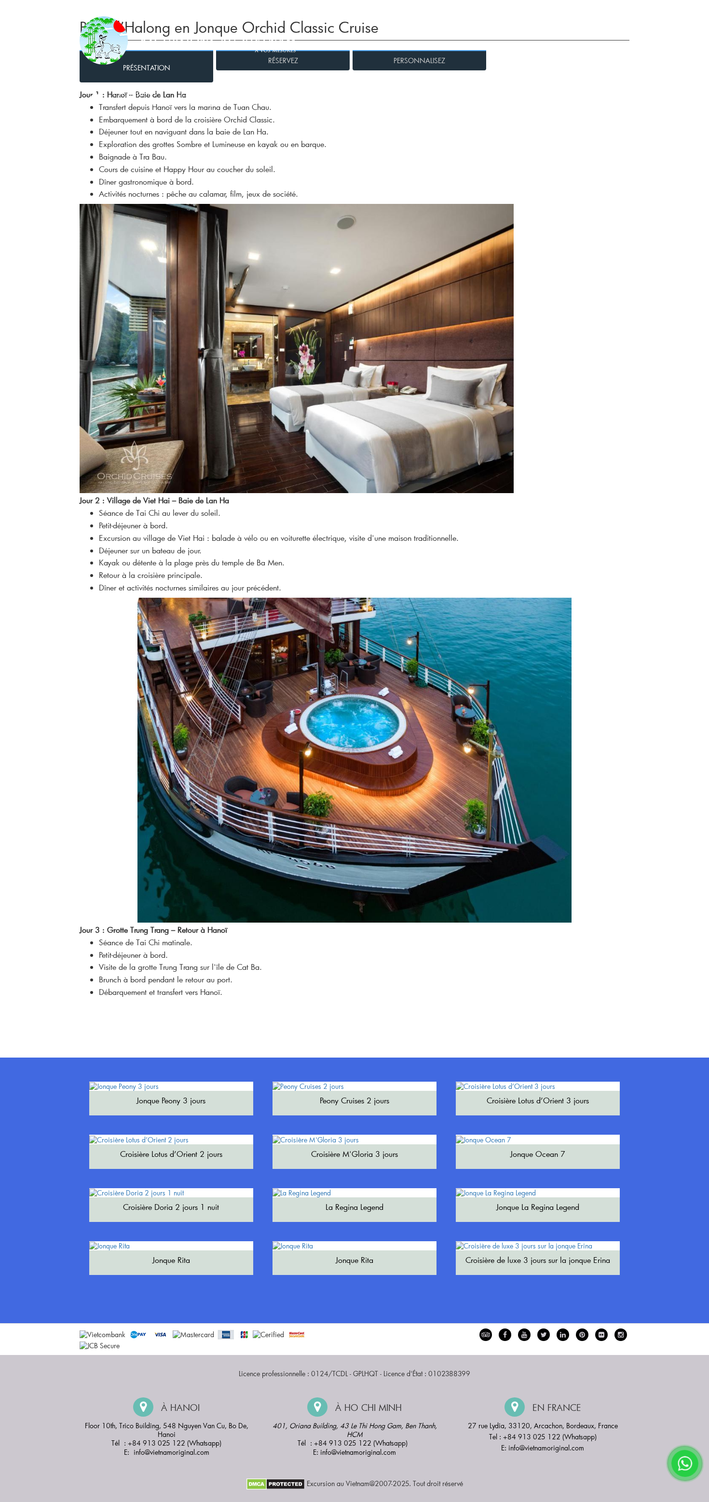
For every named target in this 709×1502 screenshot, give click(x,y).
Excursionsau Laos (413, 99)
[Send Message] (685, 1463)
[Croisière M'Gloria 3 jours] (354, 1139)
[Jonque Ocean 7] (538, 1139)
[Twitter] (543, 1334)
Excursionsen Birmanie (532, 99)
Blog (580, 10)
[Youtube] (524, 1334)
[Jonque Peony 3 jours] (171, 1086)
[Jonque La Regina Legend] (538, 1193)
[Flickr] (601, 1334)
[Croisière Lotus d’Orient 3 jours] (538, 1086)
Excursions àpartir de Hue (205, 99)
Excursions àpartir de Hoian (273, 99)
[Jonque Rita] (171, 1246)
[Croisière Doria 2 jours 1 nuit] (171, 1193)
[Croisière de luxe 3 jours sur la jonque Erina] (538, 1246)
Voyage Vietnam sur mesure (514, 10)
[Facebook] (505, 1334)
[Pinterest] (563, 1334)
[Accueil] (93, 99)
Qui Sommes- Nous (427, 10)
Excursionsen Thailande (592, 99)
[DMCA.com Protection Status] (275, 1483)
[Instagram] (620, 1334)
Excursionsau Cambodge (472, 99)
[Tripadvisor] (485, 1334)
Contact (614, 10)
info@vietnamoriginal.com (171, 1452)
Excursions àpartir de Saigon (347, 99)
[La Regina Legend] (354, 1193)
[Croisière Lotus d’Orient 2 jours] (171, 1139)
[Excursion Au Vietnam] (195, 39)
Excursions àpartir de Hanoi (137, 99)
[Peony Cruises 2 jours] (354, 1086)
